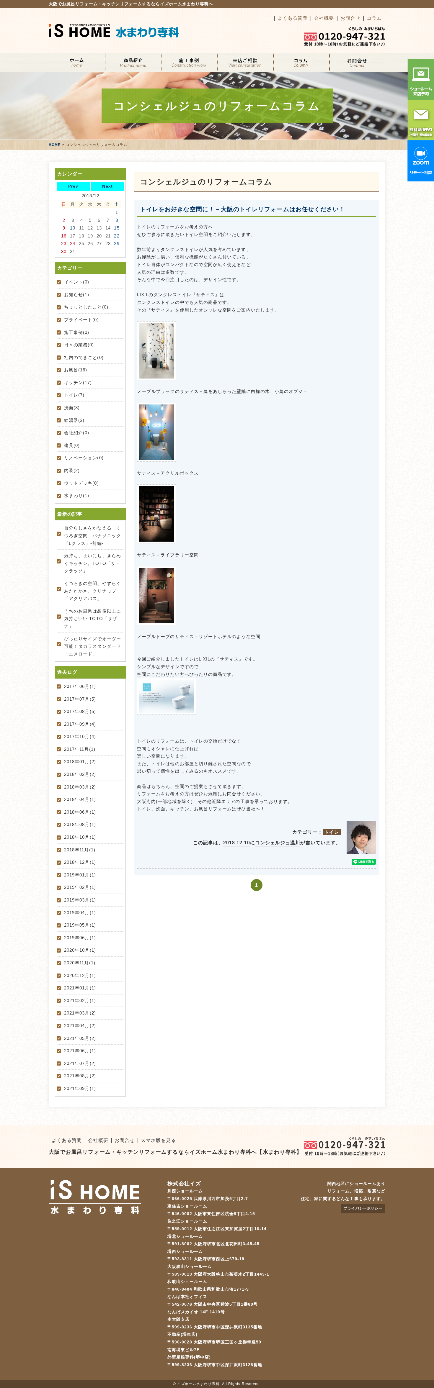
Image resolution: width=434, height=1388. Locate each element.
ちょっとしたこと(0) (86, 306)
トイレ (331, 832)
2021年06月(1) (80, 1050)
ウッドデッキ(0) (81, 483)
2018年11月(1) (79, 849)
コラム (374, 18)
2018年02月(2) (80, 774)
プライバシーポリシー (363, 1208)
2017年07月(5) (80, 699)
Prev (73, 186)
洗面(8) (72, 407)
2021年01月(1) (80, 987)
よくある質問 (293, 18)
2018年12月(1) (80, 862)
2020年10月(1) (80, 950)
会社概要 (324, 18)
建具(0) (72, 445)
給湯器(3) (74, 420)
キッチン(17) (78, 382)
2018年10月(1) (80, 837)
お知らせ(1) (76, 294)
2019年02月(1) (80, 887)
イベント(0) (76, 281)
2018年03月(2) (80, 786)
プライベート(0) (81, 319)
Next (107, 186)
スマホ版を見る (158, 1140)
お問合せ (350, 18)
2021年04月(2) (80, 1025)
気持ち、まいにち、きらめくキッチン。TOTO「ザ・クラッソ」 (92, 563)
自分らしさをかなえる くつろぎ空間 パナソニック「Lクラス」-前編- (92, 535)
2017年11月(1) (79, 749)
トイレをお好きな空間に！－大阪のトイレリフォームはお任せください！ (242, 209)
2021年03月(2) (80, 1012)
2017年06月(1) (80, 686)
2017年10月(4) (80, 736)
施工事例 (189, 62)
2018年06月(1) (80, 812)
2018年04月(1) (80, 799)
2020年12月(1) (80, 975)
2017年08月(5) (80, 711)
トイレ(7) (74, 394)
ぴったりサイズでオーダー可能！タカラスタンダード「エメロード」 (92, 646)
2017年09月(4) (80, 724)
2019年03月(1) (80, 899)
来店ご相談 (245, 62)
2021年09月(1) (80, 1088)
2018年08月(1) (80, 824)
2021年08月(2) (80, 1075)
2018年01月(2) (80, 761)
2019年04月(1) (80, 912)
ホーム (77, 62)
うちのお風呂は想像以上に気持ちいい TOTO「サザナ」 (92, 619)
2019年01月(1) (80, 874)
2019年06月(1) (80, 937)
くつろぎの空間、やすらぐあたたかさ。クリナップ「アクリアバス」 (92, 591)
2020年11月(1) (79, 962)
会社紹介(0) (76, 432)
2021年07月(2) (80, 1063)
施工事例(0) (76, 332)
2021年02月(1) (80, 1000)
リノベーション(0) (84, 457)
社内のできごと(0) (84, 357)
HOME (55, 145)
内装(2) (72, 470)
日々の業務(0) (79, 344)
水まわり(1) (76, 495)
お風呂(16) (75, 369)
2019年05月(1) (80, 924)
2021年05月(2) (80, 1038)
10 (72, 227)
